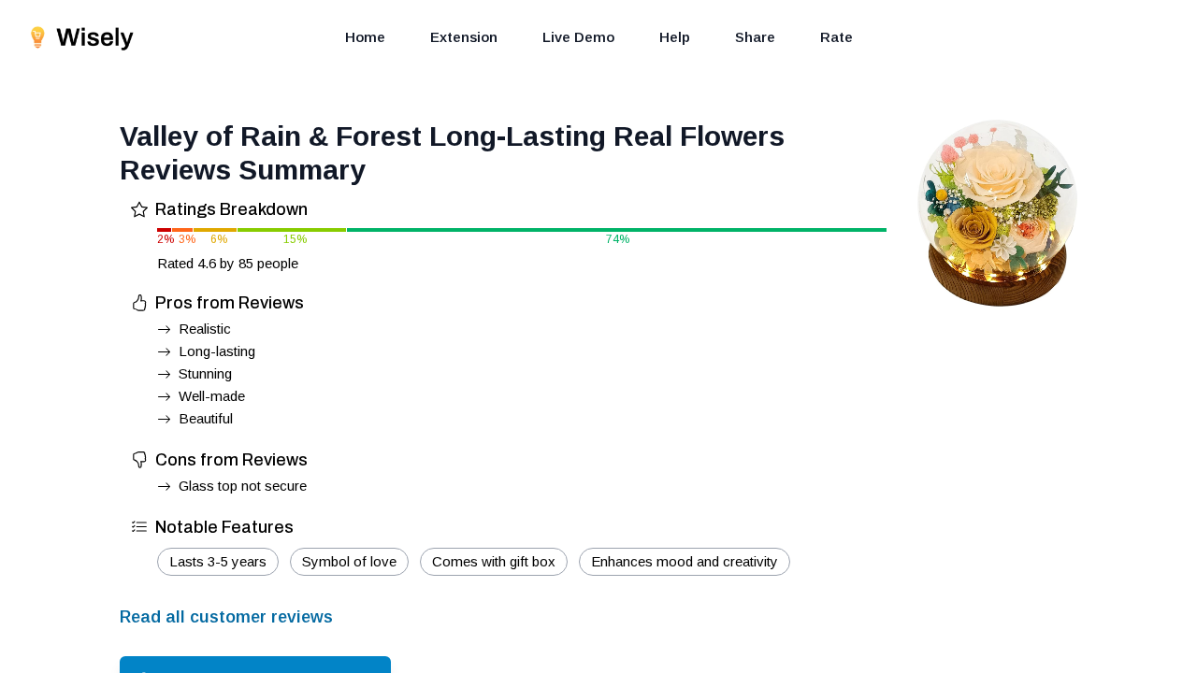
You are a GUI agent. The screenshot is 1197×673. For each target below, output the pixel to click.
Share (755, 37)
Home (365, 37)
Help (674, 37)
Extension (464, 37)
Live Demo (578, 37)
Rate (836, 37)
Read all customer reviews (226, 617)
